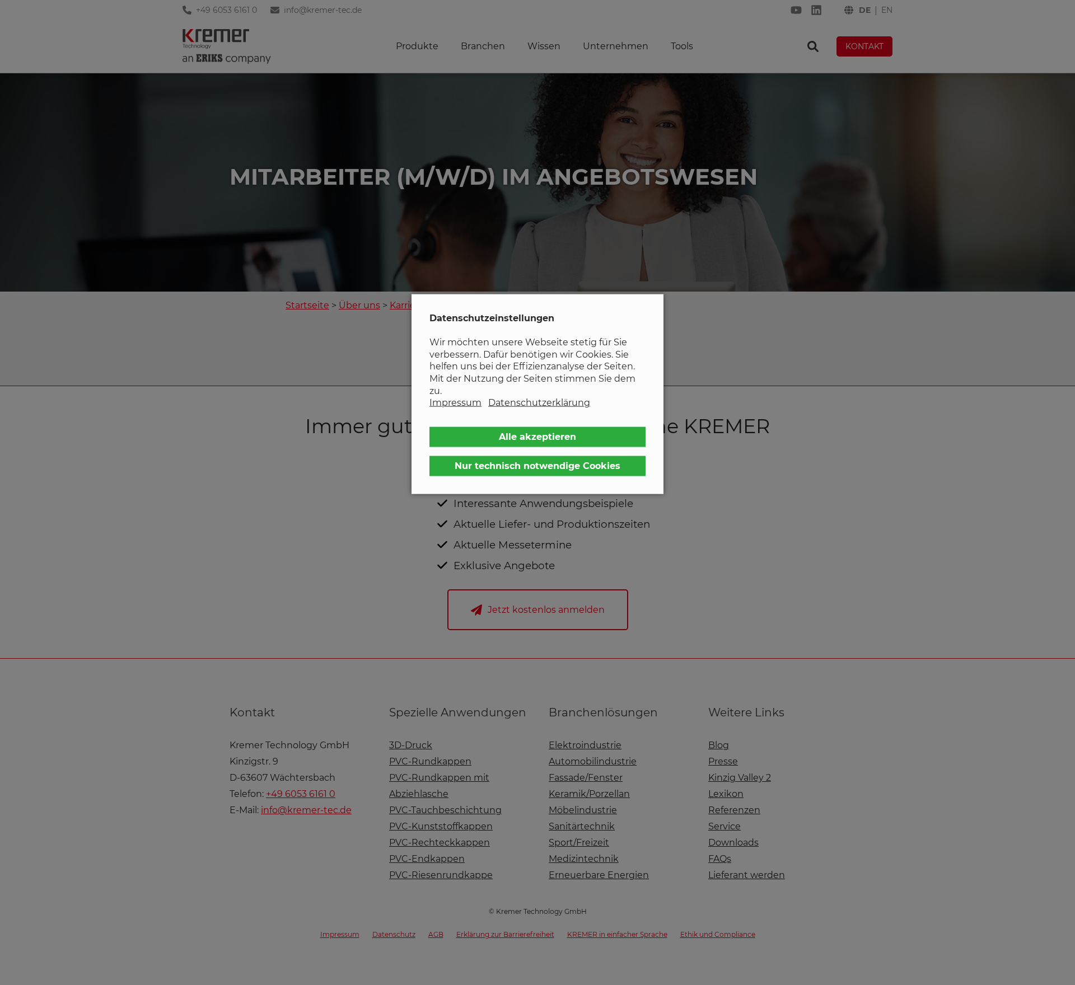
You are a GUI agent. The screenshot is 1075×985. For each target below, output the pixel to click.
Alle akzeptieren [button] (537, 436)
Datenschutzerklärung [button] (539, 402)
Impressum (455, 402)
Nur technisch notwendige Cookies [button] (537, 465)
